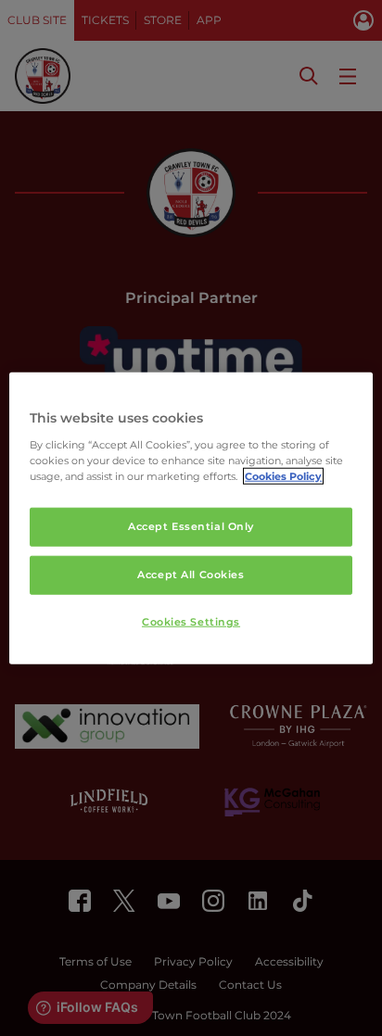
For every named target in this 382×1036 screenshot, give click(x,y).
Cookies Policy (283, 475)
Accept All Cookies (190, 573)
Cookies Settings (191, 620)
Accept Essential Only (191, 526)
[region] (190, 518)
